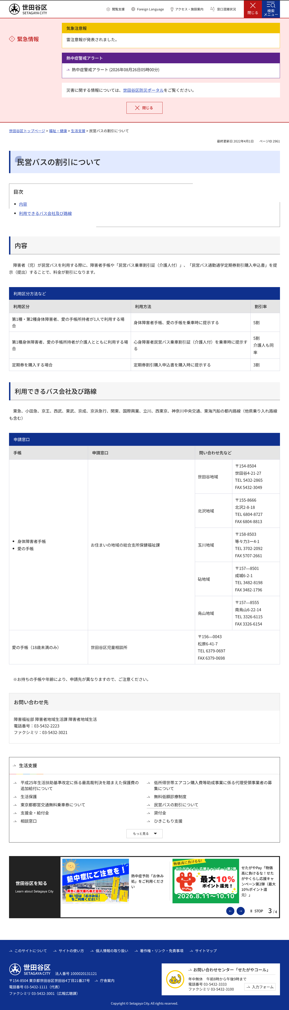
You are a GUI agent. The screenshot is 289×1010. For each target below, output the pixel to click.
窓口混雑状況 (226, 9)
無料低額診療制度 (170, 796)
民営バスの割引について (176, 804)
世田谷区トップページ (27, 130)
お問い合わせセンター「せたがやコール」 (231, 969)
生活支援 (78, 130)
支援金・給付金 (35, 813)
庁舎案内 (107, 980)
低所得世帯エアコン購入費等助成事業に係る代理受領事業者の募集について (213, 785)
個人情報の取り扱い (112, 950)
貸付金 (160, 813)
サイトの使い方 (71, 950)
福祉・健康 (58, 130)
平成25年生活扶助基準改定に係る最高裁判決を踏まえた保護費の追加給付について (80, 785)
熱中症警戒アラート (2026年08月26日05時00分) (115, 69)
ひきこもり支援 (168, 821)
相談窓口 (29, 821)
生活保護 (29, 796)
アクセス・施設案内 (189, 9)
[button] (116, 9)
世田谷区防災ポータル (143, 90)
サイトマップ (206, 950)
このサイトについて (30, 950)
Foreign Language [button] (150, 9)
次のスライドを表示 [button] (244, 910)
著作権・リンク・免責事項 (161, 950)
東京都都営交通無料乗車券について (53, 804)
